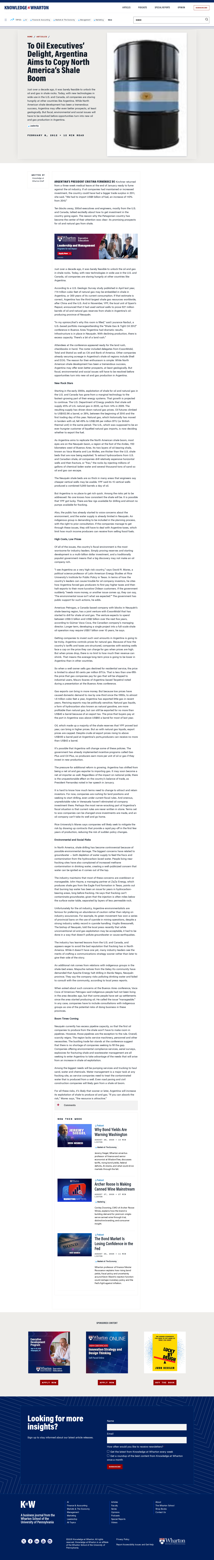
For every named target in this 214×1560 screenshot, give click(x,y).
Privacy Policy (122, 1540)
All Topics (71, 1523)
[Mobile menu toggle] (5, 20)
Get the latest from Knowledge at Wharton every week (141, 1452)
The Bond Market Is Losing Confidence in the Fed (114, 1244)
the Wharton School (78, 1545)
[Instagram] (50, 1541)
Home (30, 36)
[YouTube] (43, 1541)
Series (114, 1509)
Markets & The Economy (65, 20)
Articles (126, 8)
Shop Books (161, 1509)
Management (85, 20)
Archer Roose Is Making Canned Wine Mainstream (115, 1187)
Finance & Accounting (41, 20)
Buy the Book (165, 1382)
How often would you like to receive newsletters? (135, 1447)
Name (110, 1421)
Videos (114, 1523)
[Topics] (12, 20)
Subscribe (201, 7)
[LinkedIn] (37, 1541)
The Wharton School (164, 1506)
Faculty (114, 1506)
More (110, 20)
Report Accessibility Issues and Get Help (135, 1545)
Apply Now (49, 1382)
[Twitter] (23, 1541)
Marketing (100, 20)
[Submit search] (206, 19)
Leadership (34, 126)
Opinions (115, 1513)
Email (110, 1434)
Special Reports (162, 8)
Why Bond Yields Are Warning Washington (111, 1132)
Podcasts (142, 8)
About (158, 1502)
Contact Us (160, 1513)
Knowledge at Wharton (83, 1540)
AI (26, 20)
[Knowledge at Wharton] (26, 7)
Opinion (181, 8)
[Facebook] (30, 1541)
